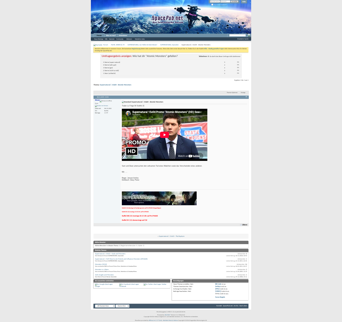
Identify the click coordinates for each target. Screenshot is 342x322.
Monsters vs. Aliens (102, 269)
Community (119, 39)
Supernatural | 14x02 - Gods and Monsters (110, 254)
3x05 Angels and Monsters (104, 275)
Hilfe (244, 2)
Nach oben (243, 306)
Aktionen (129, 39)
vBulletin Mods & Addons (170, 320)
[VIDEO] (218, 291)
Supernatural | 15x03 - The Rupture (171, 236)
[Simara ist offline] (101, 106)
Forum (99, 35)
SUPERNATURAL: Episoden (169, 45)
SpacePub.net (228, 306)
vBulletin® (168, 315)
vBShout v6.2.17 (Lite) (155, 320)
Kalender (112, 39)
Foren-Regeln (220, 297)
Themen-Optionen (232, 92)
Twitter (164, 284)
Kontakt (219, 306)
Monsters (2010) (101, 264)
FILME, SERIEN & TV (118, 45)
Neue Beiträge (98, 39)
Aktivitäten (123, 35)
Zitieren (244, 225)
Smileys (218, 286)
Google (97, 286)
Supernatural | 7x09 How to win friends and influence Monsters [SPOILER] (121, 259)
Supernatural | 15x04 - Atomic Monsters (115, 85)
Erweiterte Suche (242, 39)
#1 (246, 97)
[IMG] (217, 289)
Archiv (236, 306)
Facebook (122, 286)
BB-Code (218, 284)
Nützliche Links (140, 39)
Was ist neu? (111, 35)
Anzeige (243, 92)
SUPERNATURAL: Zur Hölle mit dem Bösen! (142, 45)
